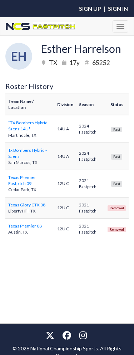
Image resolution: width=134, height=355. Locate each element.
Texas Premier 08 (25, 226)
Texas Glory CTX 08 (26, 205)
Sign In (118, 8)
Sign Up (90, 8)
